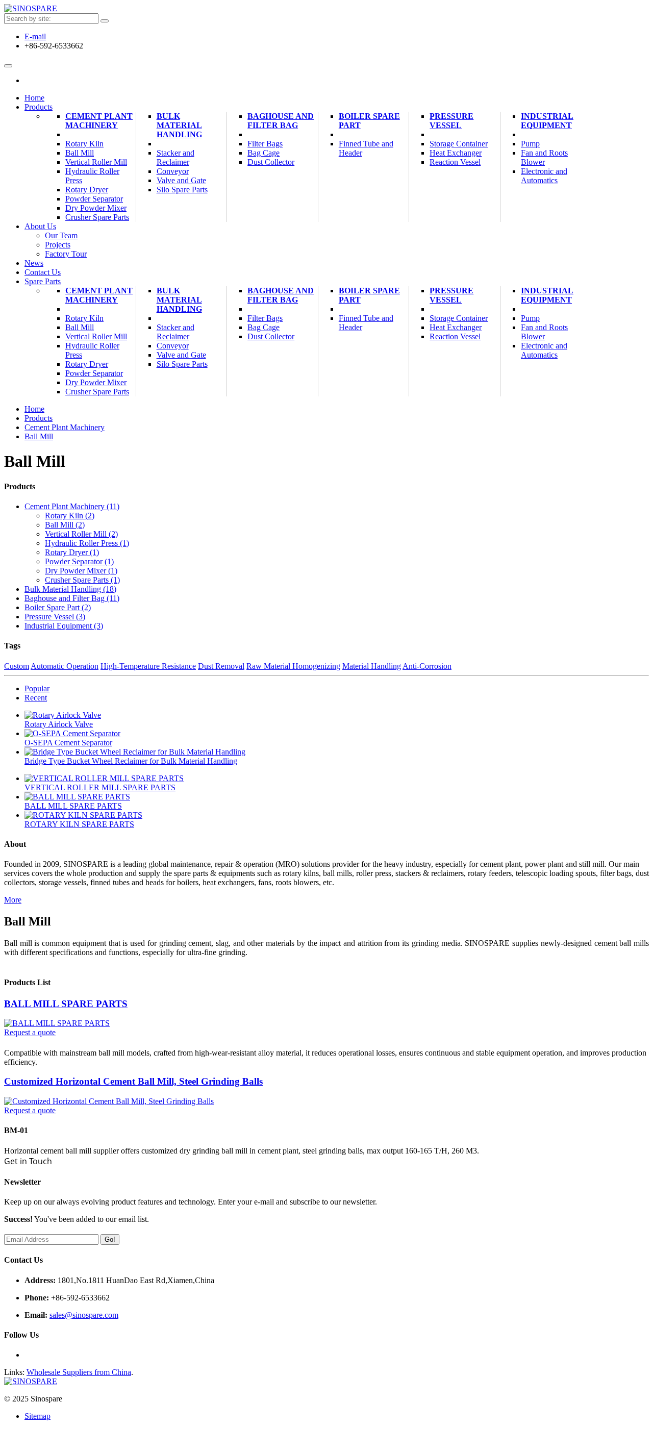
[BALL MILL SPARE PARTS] (77, 796)
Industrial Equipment (547, 121)
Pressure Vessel (451, 121)
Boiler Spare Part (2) (57, 607)
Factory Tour (66, 253)
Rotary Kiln (84, 143)
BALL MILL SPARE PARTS (73, 805)
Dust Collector (270, 162)
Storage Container (459, 143)
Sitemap (37, 1416)
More (12, 899)
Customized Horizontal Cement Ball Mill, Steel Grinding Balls (133, 1081)
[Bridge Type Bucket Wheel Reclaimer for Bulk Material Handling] (134, 751)
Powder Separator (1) (79, 561)
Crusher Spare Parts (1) (82, 579)
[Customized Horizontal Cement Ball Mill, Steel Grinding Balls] (109, 1101)
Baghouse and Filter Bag (280, 121)
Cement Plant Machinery (99, 121)
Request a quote (30, 1032)
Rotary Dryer (86, 189)
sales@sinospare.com (83, 1315)
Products (38, 418)
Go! (110, 1239)
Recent (35, 697)
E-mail (35, 36)
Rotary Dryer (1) (72, 552)
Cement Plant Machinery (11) (71, 506)
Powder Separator (94, 198)
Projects (57, 244)
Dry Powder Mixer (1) (81, 570)
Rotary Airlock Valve (58, 724)
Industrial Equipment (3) (63, 625)
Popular (36, 688)
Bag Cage (263, 152)
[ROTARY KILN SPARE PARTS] (83, 815)
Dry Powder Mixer (96, 208)
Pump (530, 143)
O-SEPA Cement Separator (68, 742)
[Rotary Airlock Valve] (62, 715)
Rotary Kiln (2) (69, 515)
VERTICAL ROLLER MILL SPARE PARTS (99, 787)
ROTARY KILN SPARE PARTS (79, 824)
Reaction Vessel (455, 162)
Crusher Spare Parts (97, 217)
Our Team (61, 235)
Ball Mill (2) (65, 524)
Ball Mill (79, 152)
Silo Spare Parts (182, 189)
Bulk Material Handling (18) (70, 589)
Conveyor (173, 171)
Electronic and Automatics (544, 176)
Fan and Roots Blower (544, 157)
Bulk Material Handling (179, 125)
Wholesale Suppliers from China (79, 1372)
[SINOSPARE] (30, 8)
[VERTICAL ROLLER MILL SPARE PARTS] (104, 778)
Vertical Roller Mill (96, 162)
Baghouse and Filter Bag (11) (71, 598)
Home (34, 409)
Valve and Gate (181, 180)
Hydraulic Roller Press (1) (87, 543)
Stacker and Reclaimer (175, 157)
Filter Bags (265, 143)
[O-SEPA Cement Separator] (72, 733)
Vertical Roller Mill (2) (81, 534)
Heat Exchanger (456, 152)
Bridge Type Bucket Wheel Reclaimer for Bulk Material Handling (130, 761)
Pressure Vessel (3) (54, 616)
